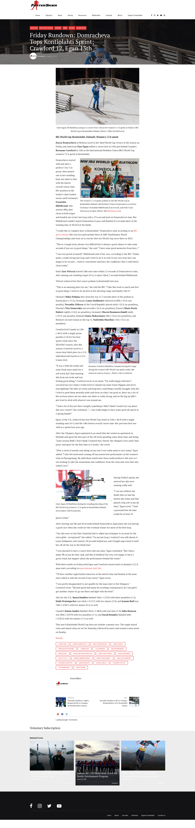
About (120, 15)
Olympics (49, 15)
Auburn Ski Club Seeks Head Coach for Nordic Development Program (97, 775)
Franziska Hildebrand (66, 649)
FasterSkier (41, 56)
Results (59, 638)
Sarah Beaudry (84, 663)
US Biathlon (81, 28)
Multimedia (96, 15)
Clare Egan (62, 644)
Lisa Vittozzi (62, 658)
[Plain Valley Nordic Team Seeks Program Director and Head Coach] (142, 756)
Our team (125, 815)
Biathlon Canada (46, 28)
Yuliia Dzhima (80, 667)
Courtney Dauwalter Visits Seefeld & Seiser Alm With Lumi (50, 775)
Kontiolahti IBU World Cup (82, 653)
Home (37, 15)
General (58, 28)
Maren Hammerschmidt (82, 658)
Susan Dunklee (101, 663)
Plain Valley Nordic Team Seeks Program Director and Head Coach (141, 775)
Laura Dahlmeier (124, 653)
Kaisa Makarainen (117, 649)
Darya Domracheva (80, 644)
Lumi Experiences (67, 783)
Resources (82, 15)
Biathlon (33, 28)
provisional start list (91, 568)
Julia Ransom (100, 649)
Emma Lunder (118, 644)
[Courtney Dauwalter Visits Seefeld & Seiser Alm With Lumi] (51, 756)
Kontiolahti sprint (105, 653)
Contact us (161, 815)
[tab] (58, 715)
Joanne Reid (84, 649)
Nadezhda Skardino (124, 658)
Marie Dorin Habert (104, 658)
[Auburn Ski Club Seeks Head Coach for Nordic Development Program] (97, 763)
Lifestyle (109, 15)
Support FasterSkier (135, 15)
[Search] (164, 15)
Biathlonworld (114, 211)
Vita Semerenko (64, 667)
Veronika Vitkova (119, 663)
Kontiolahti (62, 653)
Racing (70, 15)
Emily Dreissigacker (100, 644)
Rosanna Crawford (65, 663)
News (60, 15)
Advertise (134, 815)
